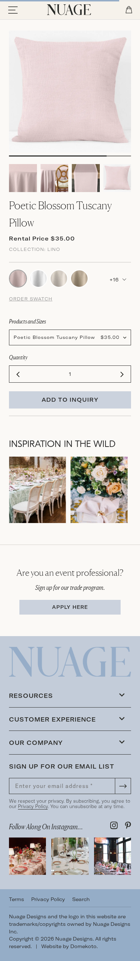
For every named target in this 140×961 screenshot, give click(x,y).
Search (81, 899)
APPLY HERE (70, 607)
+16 (115, 280)
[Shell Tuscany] (59, 277)
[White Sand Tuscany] (38, 277)
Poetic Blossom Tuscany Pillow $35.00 (67, 337)
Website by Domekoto (69, 946)
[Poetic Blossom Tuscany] (18, 277)
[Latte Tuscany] (79, 277)
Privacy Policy (33, 806)
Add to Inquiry (70, 399)
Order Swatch (30, 299)
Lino (53, 249)
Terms (16, 899)
